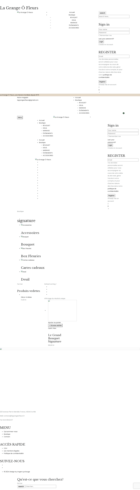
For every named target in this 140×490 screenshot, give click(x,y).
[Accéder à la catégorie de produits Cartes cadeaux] (27, 260)
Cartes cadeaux (33, 268)
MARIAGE (73, 23)
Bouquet (27, 244)
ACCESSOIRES (74, 28)
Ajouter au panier (54, 322)
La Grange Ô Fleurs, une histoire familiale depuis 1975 (19, 95)
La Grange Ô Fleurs (19, 8)
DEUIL (74, 20)
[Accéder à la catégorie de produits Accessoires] (26, 225)
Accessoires (30, 233)
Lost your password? (106, 39)
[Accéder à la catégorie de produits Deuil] (23, 272)
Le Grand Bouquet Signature (54, 338)
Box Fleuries (31, 256)
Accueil (78, 97)
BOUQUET (74, 17)
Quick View (52, 328)
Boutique (78, 100)
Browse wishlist (56, 325)
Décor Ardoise (26, 297)
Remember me (106, 35)
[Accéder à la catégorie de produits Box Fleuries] (26, 248)
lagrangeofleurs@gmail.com (27, 100)
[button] (111, 91)
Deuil (25, 279)
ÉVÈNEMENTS (74, 25)
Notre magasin (22, 97)
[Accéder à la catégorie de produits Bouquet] (25, 237)
